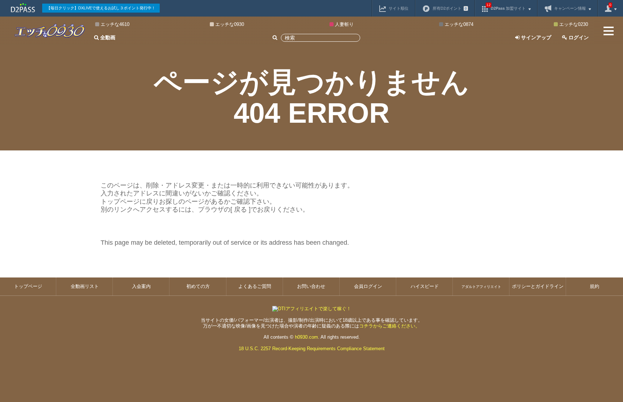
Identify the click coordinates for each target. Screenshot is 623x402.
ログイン (578, 37)
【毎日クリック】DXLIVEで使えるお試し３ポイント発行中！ (101, 8)
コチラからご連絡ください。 (389, 326)
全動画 (107, 37)
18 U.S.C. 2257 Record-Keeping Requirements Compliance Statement (312, 348)
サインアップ (535, 37)
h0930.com (306, 337)
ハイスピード (425, 286)
